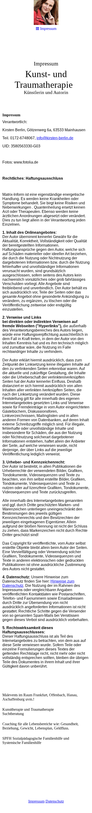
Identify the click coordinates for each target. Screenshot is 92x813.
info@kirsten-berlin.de (55, 138)
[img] (46, 12)
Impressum (36, 801)
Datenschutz (55, 801)
